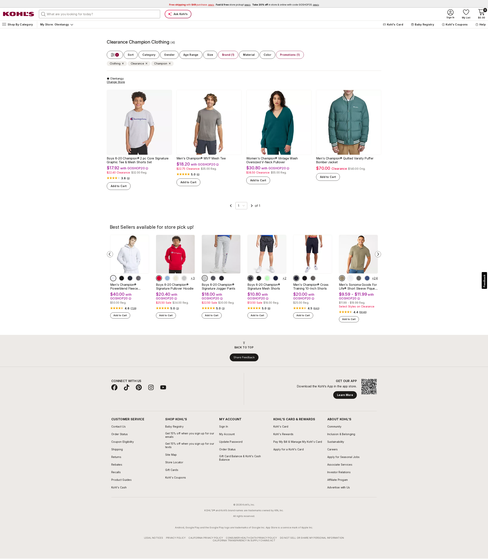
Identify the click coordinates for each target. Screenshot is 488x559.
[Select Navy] (130, 278)
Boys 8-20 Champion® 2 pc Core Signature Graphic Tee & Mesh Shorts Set (138, 160)
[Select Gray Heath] (205, 278)
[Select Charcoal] (213, 278)
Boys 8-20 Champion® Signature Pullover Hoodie (174, 286)
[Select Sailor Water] (367, 278)
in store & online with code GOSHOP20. (285, 4)
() (128, 178)
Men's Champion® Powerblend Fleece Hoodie (124, 286)
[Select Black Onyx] (221, 278)
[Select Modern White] (350, 278)
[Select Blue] (167, 278)
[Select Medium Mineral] (359, 278)
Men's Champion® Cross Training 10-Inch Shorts (311, 286)
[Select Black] (122, 278)
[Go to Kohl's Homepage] (18, 14)
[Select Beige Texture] (342, 278)
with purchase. (191, 4)
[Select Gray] (184, 278)
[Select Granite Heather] (138, 278)
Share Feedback (244, 357)
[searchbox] (99, 14)
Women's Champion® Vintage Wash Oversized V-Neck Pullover (272, 160)
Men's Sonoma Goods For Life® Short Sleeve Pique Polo (358, 286)
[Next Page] (252, 205)
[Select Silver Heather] (113, 278)
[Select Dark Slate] (250, 278)
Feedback (484, 281)
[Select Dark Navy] (276, 278)
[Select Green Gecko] (267, 278)
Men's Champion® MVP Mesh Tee (201, 158)
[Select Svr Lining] (176, 278)
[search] (43, 14)
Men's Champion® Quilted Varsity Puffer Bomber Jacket (344, 160)
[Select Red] (159, 278)
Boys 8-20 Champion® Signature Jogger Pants (218, 286)
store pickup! (233, 4)
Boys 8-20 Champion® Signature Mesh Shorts (263, 286)
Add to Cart (119, 186)
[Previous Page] (231, 205)
